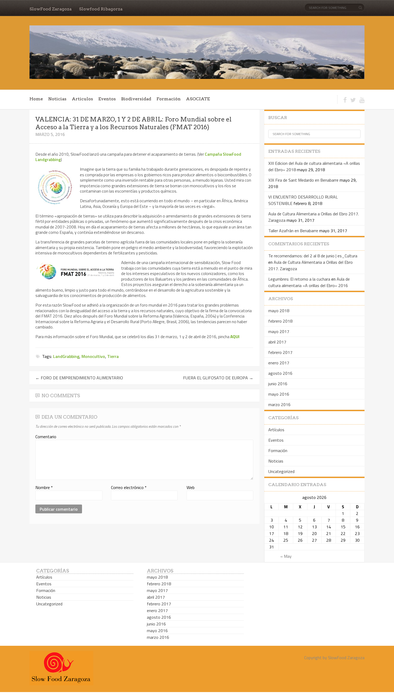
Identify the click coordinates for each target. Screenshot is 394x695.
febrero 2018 (280, 321)
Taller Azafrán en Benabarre (293, 230)
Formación (169, 98)
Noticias (57, 98)
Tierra (113, 356)
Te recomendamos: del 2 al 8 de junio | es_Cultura (312, 256)
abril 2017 (277, 342)
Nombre (44, 487)
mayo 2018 (278, 310)
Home (36, 98)
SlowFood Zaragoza (50, 9)
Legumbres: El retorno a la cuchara (299, 279)
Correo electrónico (129, 487)
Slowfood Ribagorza (100, 9)
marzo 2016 (279, 404)
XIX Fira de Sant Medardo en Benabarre (303, 180)
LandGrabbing (66, 356)
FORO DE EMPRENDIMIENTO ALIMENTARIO (79, 378)
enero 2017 (278, 363)
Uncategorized (281, 471)
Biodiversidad (136, 98)
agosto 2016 (280, 373)
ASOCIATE (198, 98)
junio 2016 (277, 383)
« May (286, 556)
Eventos (107, 98)
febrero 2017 (280, 352)
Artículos (82, 98)
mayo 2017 (278, 331)
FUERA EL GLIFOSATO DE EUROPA (218, 378)
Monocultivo (93, 356)
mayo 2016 (278, 394)
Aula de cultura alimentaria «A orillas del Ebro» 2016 (309, 282)
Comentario (45, 436)
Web (191, 487)
